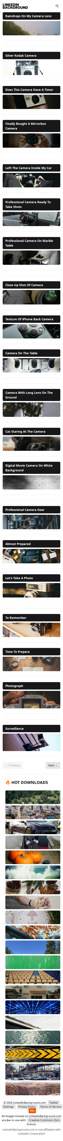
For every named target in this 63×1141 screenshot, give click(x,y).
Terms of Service (50, 1107)
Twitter (53, 1102)
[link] (31, 28)
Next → (53, 765)
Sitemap (8, 1107)
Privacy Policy (27, 1107)
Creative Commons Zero (44, 1120)
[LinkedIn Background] (15, 6)
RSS (32, 1111)
